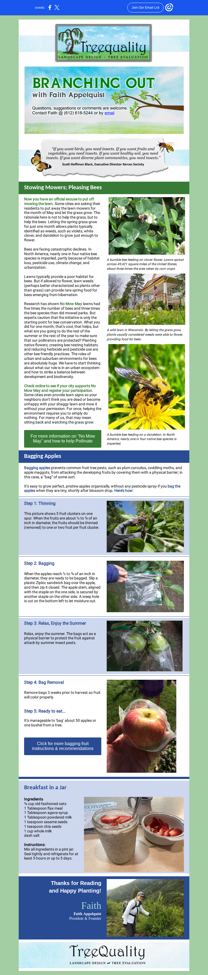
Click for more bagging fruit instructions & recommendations (62, 746)
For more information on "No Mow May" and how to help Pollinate (63, 438)
